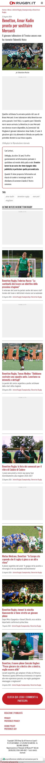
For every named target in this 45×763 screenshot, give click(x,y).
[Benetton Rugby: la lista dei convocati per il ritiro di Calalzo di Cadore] (22, 450)
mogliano (9, 200)
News (9, 10)
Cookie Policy (9, 726)
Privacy (7, 718)
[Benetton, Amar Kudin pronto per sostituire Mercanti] (22, 57)
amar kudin (10, 196)
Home (4, 10)
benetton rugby (23, 196)
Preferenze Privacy (12, 721)
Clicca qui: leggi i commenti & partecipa (22, 699)
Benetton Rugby (36, 297)
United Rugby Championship (22, 10)
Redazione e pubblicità (13, 713)
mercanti (36, 196)
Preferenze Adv (10, 728)
